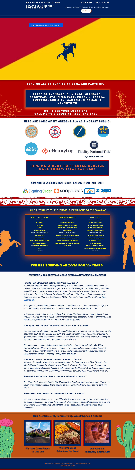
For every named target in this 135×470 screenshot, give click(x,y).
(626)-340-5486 (85, 113)
